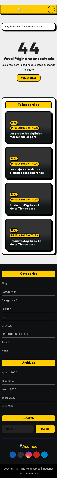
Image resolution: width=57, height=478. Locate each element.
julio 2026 (8, 380)
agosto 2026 (9, 372)
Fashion (6, 308)
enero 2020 (9, 397)
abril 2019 (7, 406)
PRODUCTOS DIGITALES (24, 128)
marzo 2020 (9, 389)
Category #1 (9, 291)
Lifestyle (7, 325)
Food (5, 317)
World (5, 350)
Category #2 (9, 300)
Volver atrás (28, 77)
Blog (13, 122)
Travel (5, 342)
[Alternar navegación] (3, 9)
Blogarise (48, 468)
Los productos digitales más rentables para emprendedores (26, 137)
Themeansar (30, 473)
